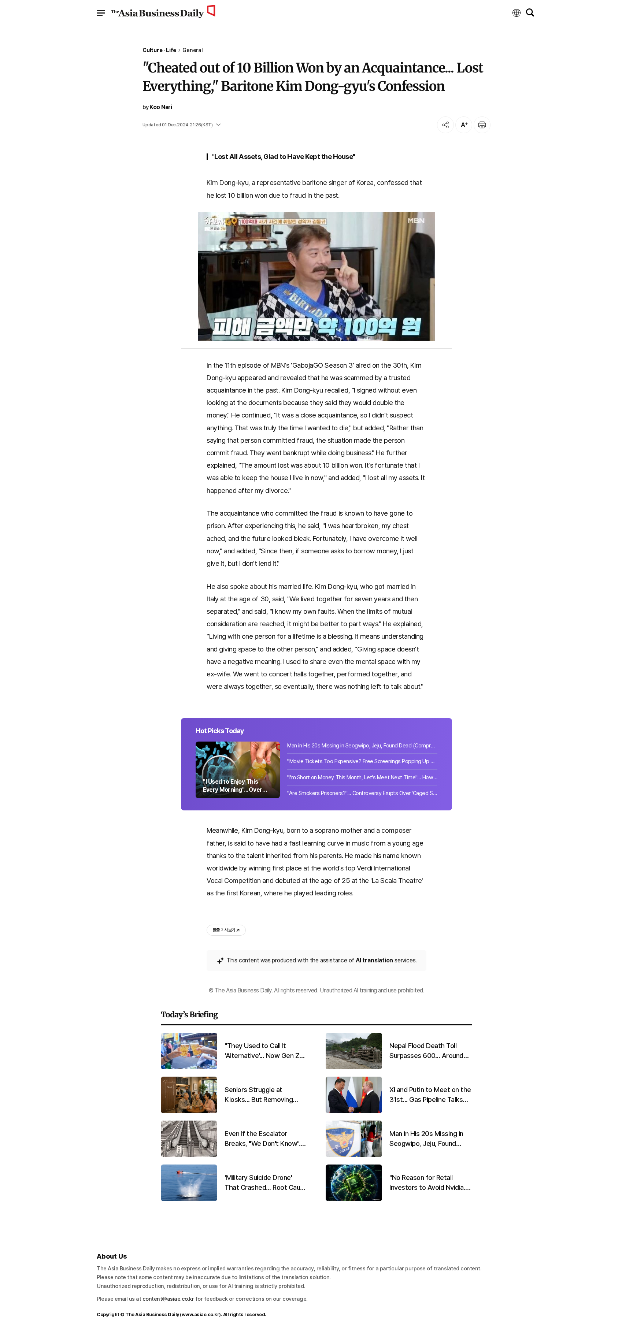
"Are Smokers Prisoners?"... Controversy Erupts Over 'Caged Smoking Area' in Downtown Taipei (362, 793)
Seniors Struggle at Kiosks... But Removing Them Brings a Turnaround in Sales (264, 1094)
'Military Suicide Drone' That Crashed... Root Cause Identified (266, 1182)
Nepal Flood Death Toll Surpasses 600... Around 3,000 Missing (426, 1051)
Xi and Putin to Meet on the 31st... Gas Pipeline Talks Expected (430, 1094)
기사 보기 (224, 930)
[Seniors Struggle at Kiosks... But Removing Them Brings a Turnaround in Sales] (189, 1111)
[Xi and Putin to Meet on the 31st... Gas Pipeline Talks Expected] (354, 1111)
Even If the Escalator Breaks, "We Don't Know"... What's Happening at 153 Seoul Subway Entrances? (264, 1138)
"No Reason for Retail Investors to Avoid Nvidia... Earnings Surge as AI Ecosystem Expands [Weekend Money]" (429, 1182)
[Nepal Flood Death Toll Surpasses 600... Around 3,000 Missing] (354, 1067)
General (192, 50)
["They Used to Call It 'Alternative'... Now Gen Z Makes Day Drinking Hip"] (189, 1067)
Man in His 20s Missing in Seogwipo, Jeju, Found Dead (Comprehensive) (362, 745)
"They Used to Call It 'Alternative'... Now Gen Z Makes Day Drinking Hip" (262, 1051)
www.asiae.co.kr (200, 1314)
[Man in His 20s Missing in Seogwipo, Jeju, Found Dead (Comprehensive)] (354, 1155)
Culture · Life (159, 50)
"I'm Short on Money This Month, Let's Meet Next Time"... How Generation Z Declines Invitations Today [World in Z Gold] (362, 777)
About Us (112, 1256)
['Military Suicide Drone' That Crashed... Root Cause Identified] (189, 1199)
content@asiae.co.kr (168, 1299)
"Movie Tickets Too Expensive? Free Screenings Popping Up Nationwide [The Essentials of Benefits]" (362, 761)
